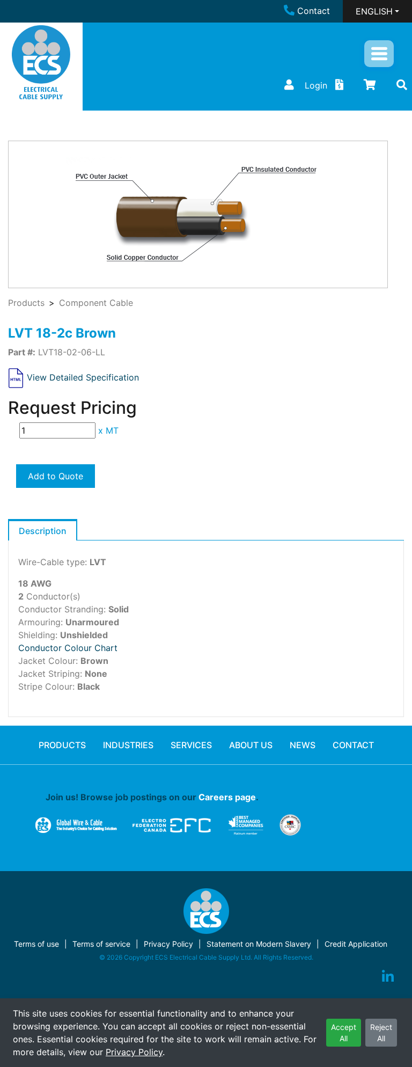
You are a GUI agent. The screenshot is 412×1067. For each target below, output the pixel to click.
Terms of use (36, 943)
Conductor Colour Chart (67, 647)
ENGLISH (374, 11)
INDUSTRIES (128, 745)
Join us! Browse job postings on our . (152, 797)
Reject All (381, 1032)
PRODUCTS (62, 745)
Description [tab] (43, 530)
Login (316, 85)
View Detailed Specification (83, 377)
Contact (313, 10)
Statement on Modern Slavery (259, 943)
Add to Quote (55, 476)
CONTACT (353, 745)
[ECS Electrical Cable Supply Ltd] (41, 62)
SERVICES (191, 745)
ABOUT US (251, 745)
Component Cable (96, 302)
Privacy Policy (134, 1052)
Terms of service (101, 943)
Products (26, 302)
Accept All (343, 1032)
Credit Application (356, 943)
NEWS (302, 745)
